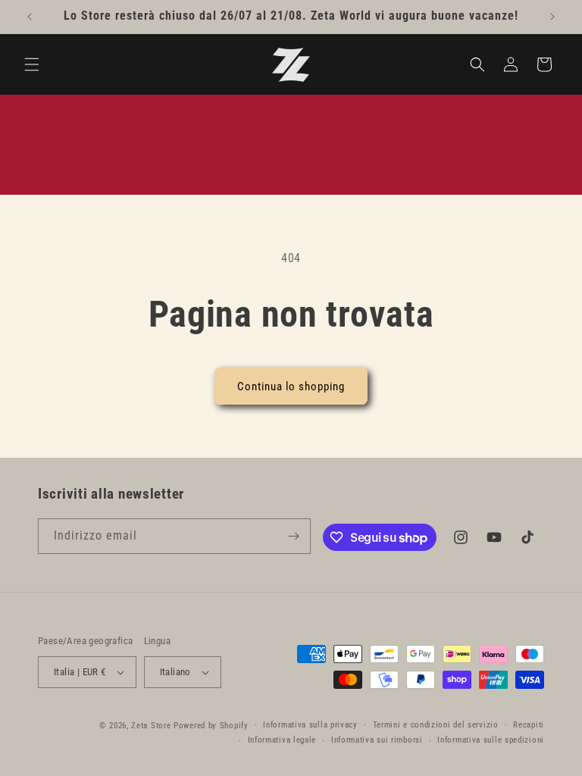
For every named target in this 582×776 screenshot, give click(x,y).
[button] (31, 64)
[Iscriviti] (293, 536)
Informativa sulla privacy (310, 725)
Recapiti (528, 725)
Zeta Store (151, 726)
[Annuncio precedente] (29, 16)
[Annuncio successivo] (552, 16)
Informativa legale (282, 740)
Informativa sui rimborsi (377, 740)
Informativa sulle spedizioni (490, 740)
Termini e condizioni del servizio (436, 725)
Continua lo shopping (291, 386)
